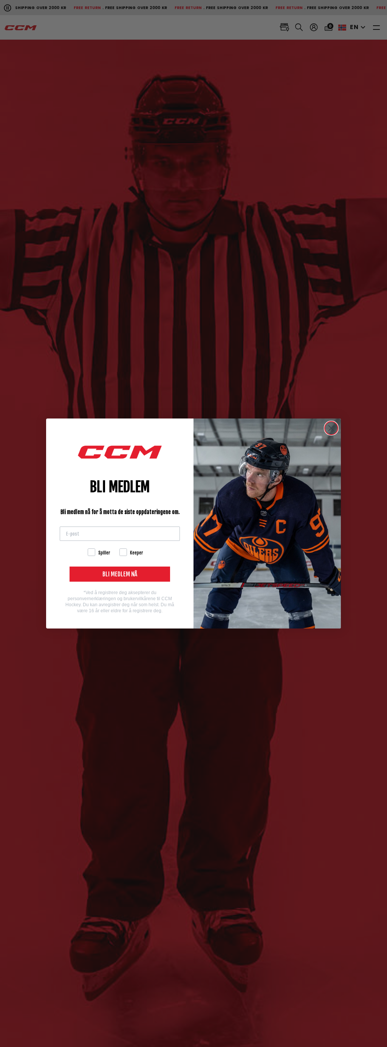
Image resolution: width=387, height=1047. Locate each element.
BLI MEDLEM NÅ (119, 574)
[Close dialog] (331, 428)
